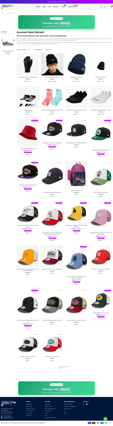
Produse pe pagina (21, 49)
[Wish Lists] (108, 6)
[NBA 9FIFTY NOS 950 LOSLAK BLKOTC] (28, 172)
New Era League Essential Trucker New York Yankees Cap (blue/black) (76, 277)
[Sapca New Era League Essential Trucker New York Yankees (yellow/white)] (28, 256)
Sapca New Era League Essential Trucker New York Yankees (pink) (101, 233)
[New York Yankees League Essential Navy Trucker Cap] (28, 304)
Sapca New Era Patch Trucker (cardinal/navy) (52, 269)
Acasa (2, 13)
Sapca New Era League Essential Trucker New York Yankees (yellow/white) (28, 270)
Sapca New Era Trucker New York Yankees (100, 269)
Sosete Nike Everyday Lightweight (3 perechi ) (77, 110)
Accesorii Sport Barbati (10, 13)
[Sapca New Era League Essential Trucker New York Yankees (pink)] (101, 216)
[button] (2, 42)
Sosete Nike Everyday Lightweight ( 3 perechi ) (101, 110)
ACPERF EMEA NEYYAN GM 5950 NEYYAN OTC (76, 142)
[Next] (69, 370)
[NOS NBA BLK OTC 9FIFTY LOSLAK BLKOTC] (52, 130)
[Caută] (101, 7)
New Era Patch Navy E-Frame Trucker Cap (76, 320)
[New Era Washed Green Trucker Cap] (101, 300)
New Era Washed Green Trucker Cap (101, 312)
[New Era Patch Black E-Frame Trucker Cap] (52, 304)
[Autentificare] (104, 6)
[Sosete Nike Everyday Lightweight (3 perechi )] (76, 97)
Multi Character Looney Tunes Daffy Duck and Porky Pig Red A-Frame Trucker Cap (52, 233)
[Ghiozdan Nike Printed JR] (76, 175)
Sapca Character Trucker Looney (101, 192)
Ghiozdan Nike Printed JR (76, 190)
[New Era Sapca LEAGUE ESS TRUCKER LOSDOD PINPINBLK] (76, 212)
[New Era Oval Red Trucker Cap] (52, 344)
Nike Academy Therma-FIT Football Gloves (28, 77)
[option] (56, 2)
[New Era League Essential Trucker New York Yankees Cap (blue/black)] (76, 260)
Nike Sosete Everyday (28, 110)
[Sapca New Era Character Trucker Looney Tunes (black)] (28, 212)
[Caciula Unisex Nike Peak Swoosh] (52, 64)
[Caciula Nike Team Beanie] (76, 64)
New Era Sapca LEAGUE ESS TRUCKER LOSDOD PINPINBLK (76, 226)
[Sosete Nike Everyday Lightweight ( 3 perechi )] (101, 97)
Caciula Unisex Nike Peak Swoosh (52, 77)
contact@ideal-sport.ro (8, 417)
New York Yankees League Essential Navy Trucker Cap (28, 321)
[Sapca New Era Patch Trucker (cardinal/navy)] (52, 256)
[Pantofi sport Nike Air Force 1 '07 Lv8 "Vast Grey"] (8, 42)
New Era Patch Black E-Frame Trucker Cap (52, 320)
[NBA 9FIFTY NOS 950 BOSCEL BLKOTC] (101, 134)
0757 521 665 (8, 415)
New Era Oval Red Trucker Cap (52, 356)
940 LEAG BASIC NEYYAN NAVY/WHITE (52, 192)
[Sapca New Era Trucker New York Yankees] (101, 256)
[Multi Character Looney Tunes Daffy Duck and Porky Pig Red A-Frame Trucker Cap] (52, 216)
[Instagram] (87, 404)
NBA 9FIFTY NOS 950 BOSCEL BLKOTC (101, 150)
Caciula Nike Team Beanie (76, 77)
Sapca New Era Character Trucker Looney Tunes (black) (27, 226)
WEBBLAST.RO (42, 422)
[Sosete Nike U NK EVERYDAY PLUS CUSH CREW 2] (52, 97)
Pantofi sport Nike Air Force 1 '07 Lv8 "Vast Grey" (8, 52)
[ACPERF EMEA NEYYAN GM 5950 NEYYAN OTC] (76, 130)
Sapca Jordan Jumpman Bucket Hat (28, 148)
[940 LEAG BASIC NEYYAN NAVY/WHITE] (52, 176)
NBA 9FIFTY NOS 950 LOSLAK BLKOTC (28, 185)
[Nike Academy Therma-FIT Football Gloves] (28, 64)
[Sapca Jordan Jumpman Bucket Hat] (28, 133)
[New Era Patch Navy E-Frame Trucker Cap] (76, 304)
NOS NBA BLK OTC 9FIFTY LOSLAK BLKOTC (52, 142)
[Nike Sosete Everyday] (28, 97)
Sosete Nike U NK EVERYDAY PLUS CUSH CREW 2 (52, 110)
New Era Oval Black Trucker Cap (28, 356)
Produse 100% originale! (56, 1)
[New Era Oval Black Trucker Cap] (28, 344)
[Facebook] (83, 404)
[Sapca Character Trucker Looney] (101, 176)
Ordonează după (39, 49)
